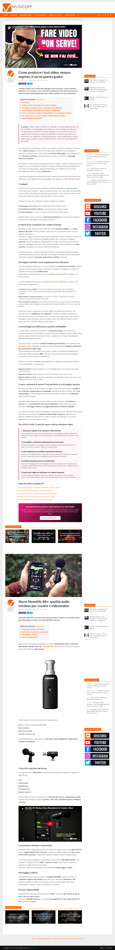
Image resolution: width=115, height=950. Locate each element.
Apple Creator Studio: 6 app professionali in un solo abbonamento (43, 535)
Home (5, 15)
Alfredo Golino (74, 179)
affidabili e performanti (43, 361)
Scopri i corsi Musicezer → (50, 518)
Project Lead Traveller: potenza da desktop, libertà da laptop (38, 494)
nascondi (39, 100)
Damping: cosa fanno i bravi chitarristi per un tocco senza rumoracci (98, 163)
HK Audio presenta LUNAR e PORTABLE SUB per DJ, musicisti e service (70, 916)
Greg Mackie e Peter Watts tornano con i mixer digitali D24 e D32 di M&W (17, 916)
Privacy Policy (33, 948)
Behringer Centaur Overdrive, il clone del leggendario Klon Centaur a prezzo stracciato (98, 175)
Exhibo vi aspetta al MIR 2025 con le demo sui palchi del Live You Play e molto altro (57, 939)
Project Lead (25, 346)
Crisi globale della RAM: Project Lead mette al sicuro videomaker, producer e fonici (70, 535)
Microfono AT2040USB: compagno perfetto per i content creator (39, 487)
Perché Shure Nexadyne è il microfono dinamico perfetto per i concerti (98, 156)
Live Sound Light (40, 15)
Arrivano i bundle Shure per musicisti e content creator (36, 500)
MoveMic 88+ (49, 646)
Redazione (11, 79)
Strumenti (13, 15)
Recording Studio (25, 15)
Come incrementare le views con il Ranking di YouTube (36, 490)
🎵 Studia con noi (69, 15)
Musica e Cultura (54, 15)
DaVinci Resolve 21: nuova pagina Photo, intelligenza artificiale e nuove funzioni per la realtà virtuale (17, 535)
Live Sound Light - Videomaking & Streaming (32, 19)
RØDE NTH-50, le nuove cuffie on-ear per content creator (37, 497)
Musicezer (63, 282)
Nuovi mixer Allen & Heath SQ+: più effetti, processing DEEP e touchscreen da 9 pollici (43, 916)
